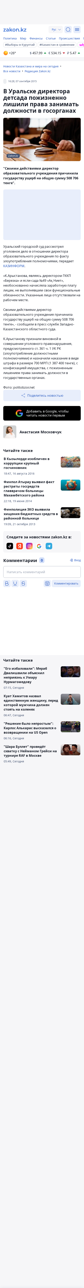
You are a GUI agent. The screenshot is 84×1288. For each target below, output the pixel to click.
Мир (23, 38)
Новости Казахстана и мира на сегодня (31, 66)
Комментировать (66, 583)
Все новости (11, 71)
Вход (77, 560)
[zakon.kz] (15, 30)
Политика (10, 38)
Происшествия (69, 38)
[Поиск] (68, 29)
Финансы (36, 38)
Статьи (51, 38)
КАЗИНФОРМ (13, 266)
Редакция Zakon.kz (38, 71)
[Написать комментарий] (42, 572)
